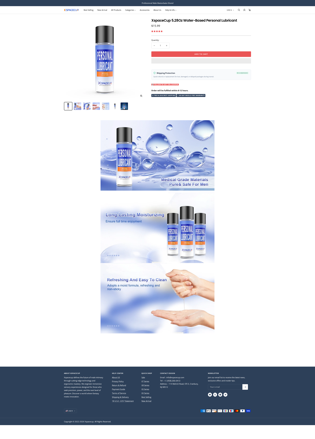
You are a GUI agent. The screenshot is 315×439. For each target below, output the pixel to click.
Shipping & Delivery (120, 397)
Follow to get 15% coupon (166, 84)
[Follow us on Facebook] (210, 395)
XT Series (145, 381)
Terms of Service (119, 393)
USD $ (229, 10)
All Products (116, 10)
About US (116, 377)
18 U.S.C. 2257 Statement (123, 401)
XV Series (145, 393)
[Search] (239, 10)
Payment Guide (118, 389)
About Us (157, 10)
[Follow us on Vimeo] (225, 395)
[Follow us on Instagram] (220, 395)
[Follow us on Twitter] (215, 395)
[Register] (245, 387)
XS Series (145, 389)
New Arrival (102, 10)
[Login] (244, 10)
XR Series (145, 385)
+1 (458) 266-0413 (172, 380)
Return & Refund (119, 385)
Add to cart (201, 54)
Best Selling (88, 10)
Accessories (145, 10)
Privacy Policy (118, 381)
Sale (143, 377)
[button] (157, 31)
